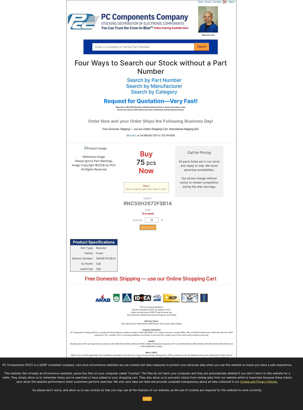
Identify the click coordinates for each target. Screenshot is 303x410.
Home (200, 2)
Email (133, 135)
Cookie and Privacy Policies (258, 381)
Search (201, 46)
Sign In (232, 2)
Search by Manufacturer (154, 86)
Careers (208, 2)
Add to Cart (147, 227)
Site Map (217, 2)
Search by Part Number (154, 80)
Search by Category (154, 92)
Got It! (147, 399)
